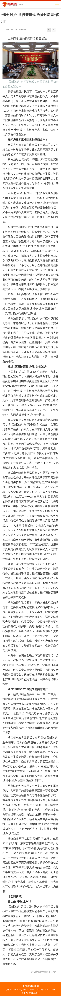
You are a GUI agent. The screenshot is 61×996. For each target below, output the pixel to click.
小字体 (49, 30)
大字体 (54, 30)
